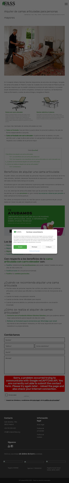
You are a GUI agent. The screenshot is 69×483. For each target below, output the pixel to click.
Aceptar (20, 247)
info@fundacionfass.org (12, 432)
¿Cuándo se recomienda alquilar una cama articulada (22, 161)
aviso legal (35, 400)
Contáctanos (15, 167)
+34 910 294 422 (10, 428)
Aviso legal (40, 425)
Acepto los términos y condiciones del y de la (33, 400)
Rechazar (34, 247)
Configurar (49, 247)
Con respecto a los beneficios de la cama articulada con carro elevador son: (35, 159)
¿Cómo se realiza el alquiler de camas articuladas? (22, 164)
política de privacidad (52, 400)
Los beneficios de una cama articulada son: (24, 157)
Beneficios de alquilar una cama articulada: (19, 154)
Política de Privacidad (34, 251)
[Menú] (65, 4)
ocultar (35, 150)
